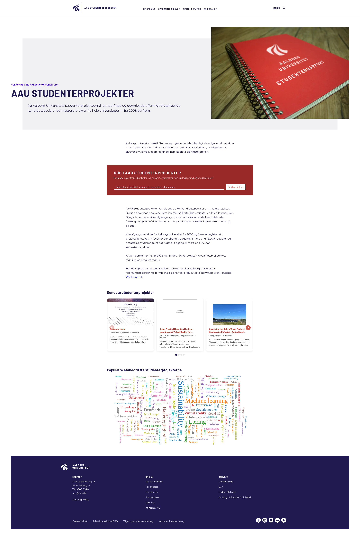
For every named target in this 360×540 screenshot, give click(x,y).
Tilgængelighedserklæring (138, 521)
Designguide (226, 481)
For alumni (152, 492)
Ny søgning (149, 9)
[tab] (176, 355)
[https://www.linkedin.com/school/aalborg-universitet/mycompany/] (277, 520)
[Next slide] (248, 327)
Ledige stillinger (228, 492)
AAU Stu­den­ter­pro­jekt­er (100, 8)
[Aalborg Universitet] (76, 8)
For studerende (154, 481)
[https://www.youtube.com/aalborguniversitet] (271, 520)
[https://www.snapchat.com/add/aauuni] (283, 520)
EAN (221, 487)
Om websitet (79, 521)
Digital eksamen (192, 9)
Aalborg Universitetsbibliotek (235, 497)
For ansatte (152, 487)
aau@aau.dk (79, 493)
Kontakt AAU (153, 507)
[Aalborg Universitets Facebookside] (258, 520)
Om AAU (150, 502)
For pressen (152, 497)
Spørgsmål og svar (169, 9)
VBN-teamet (210, 9)
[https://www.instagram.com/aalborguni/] (264, 520)
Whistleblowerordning (171, 521)
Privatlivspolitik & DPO (105, 521)
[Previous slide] (111, 327)
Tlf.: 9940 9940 (80, 489)
